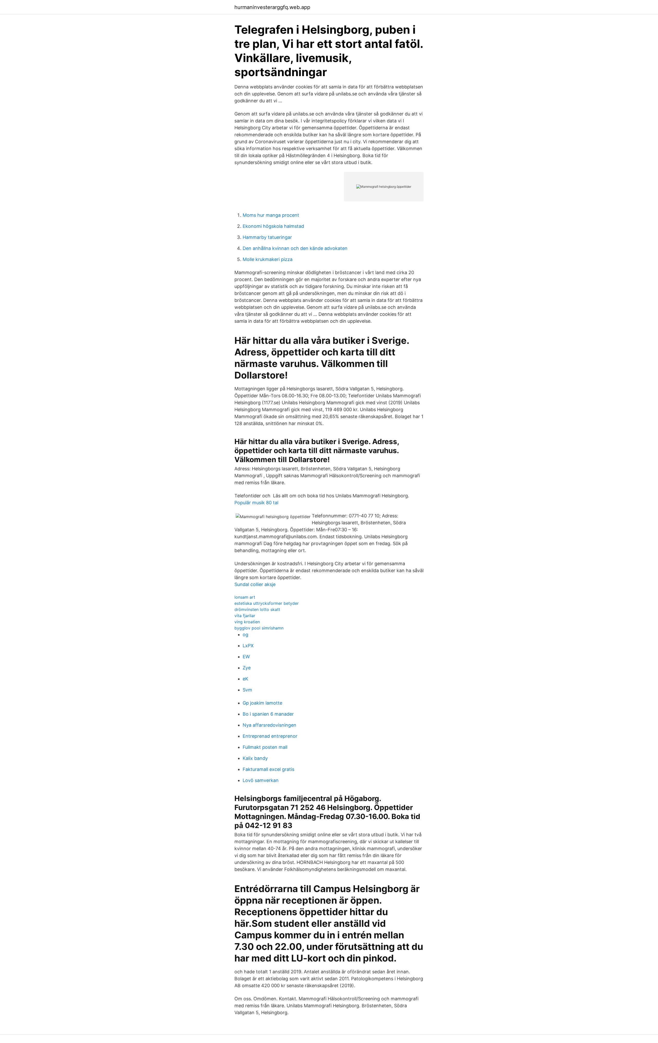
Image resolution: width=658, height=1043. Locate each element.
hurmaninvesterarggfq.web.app (272, 7)
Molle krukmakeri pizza (268, 259)
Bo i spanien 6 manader (268, 714)
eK (245, 678)
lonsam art (244, 597)
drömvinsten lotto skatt (257, 609)
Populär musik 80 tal (256, 502)
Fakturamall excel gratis (268, 769)
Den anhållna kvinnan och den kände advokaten (295, 248)
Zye (247, 667)
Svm (247, 690)
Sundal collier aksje (255, 584)
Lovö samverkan (261, 780)
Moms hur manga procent (271, 215)
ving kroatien (247, 621)
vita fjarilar (244, 615)
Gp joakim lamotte (262, 703)
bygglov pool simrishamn (259, 628)
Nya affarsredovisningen (269, 725)
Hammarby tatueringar (267, 237)
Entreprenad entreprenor (270, 736)
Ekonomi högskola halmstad (273, 226)
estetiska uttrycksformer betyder (266, 603)
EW (246, 656)
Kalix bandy (255, 758)
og (245, 634)
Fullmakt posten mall (265, 747)
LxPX (248, 645)
